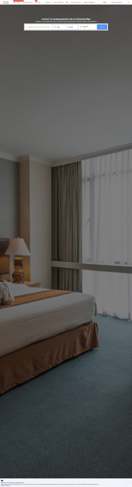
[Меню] (128, 2)
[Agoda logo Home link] (5, 2)
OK (128, 482)
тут (10, 485)
